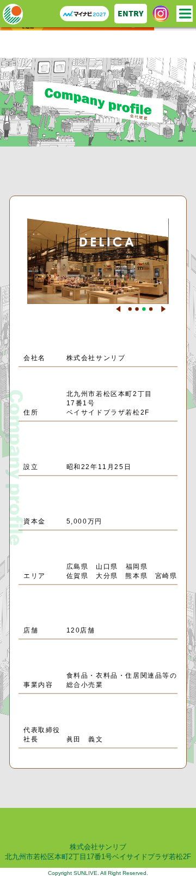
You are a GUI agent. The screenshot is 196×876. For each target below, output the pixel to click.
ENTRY (131, 13)
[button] (118, 308)
